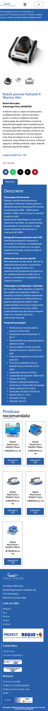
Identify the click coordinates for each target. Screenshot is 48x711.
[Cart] (39, 4)
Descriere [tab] (10, 181)
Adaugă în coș (13, 461)
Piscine (16, 11)
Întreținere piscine (18, 14)
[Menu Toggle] (25, 4)
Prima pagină (6, 11)
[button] (6, 172)
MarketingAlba (28, 709)
